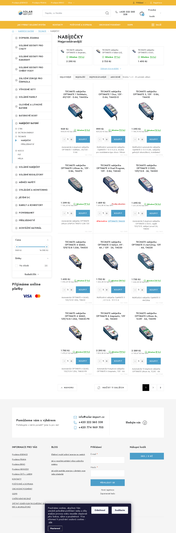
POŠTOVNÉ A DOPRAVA (22, 484)
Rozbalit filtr (30, 274)
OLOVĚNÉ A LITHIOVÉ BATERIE (30, 106)
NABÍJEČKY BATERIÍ (29, 123)
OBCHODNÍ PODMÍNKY (22, 489)
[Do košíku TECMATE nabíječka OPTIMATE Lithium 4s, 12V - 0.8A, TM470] (83, 213)
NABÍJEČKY (26, 140)
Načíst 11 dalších (113, 387)
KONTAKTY (16, 479)
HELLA (20, 158)
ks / (147, 456)
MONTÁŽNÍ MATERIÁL (30, 228)
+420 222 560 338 (127, 13)
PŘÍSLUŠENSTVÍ (27, 144)
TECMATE (22, 136)
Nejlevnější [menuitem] (65, 77)
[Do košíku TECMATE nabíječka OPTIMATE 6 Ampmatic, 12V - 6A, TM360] (118, 361)
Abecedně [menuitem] (115, 77)
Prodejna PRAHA (39, 2)
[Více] (156, 25)
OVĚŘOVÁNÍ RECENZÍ (21, 498)
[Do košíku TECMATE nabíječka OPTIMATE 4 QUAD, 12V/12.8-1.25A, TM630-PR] (83, 361)
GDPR (14, 493)
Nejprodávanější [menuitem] (97, 77)
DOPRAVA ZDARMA (29, 37)
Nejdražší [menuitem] (80, 77)
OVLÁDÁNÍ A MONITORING (33, 189)
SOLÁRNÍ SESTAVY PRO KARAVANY (31, 58)
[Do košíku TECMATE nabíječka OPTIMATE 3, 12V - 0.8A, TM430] (154, 139)
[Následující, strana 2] (153, 387)
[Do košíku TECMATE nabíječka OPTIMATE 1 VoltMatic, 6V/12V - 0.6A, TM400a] (83, 139)
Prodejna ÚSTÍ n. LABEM (22, 474)
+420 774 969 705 (91, 427)
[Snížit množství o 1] (64, 139)
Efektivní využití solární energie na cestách (68, 454)
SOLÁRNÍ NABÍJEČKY (29, 167)
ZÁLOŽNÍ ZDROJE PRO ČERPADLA (30, 80)
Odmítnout (100, 510)
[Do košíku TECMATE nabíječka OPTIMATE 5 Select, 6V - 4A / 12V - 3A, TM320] (118, 289)
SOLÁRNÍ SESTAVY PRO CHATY (31, 47)
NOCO (21, 150)
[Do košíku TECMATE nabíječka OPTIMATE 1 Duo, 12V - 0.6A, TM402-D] (118, 139)
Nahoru (69, 387)
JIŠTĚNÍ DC (24, 197)
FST (19, 154)
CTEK (20, 128)
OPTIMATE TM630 (116, 221)
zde (50, 522)
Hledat (107, 13)
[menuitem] (29, 25)
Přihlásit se (107, 482)
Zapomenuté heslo (107, 493)
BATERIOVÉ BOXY (28, 115)
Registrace (157, 2)
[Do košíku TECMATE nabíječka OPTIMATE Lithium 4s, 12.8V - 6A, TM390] (154, 361)
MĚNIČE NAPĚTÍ (27, 182)
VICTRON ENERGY (26, 132)
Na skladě (33, 265)
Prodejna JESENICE (20, 2)
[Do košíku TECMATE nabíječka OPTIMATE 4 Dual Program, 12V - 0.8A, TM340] (118, 213)
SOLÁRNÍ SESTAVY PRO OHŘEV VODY (31, 69)
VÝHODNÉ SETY (27, 89)
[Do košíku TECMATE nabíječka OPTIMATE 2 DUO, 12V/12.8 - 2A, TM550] (154, 213)
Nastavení (55, 528)
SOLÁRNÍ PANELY (28, 97)
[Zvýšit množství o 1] (71, 139)
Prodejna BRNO (57, 2)
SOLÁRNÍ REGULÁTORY (31, 174)
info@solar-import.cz (91, 417)
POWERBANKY (26, 212)
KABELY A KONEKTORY (31, 205)
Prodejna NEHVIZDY (20, 469)
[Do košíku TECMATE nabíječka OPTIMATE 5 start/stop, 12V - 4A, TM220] (154, 289)
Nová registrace (107, 490)
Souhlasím (120, 510)
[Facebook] (145, 423)
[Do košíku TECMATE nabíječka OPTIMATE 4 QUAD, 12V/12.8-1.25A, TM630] (83, 289)
